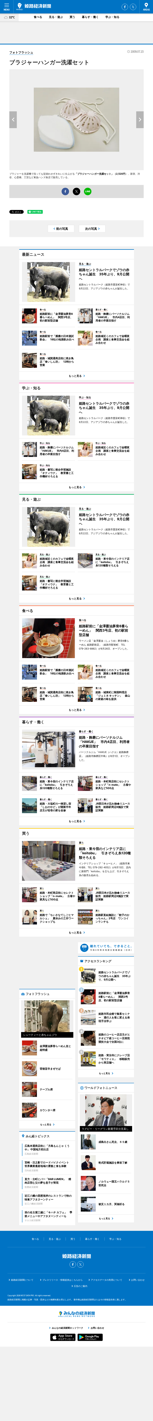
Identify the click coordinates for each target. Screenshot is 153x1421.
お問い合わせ (138, 1279)
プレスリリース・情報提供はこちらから (62, 1279)
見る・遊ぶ (56, 17)
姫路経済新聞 (33, 6)
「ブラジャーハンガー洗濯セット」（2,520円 (100, 173)
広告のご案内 (80, 1286)
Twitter (133, 7)
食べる (38, 17)
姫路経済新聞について (22, 1279)
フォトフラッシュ (21, 52)
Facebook (125, 7)
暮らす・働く (90, 17)
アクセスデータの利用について (106, 1279)
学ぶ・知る (112, 17)
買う (72, 17)
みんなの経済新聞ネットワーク (76, 1314)
